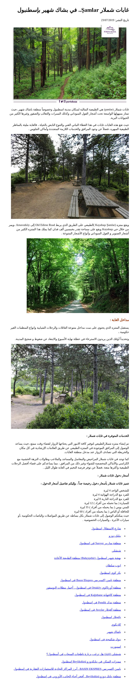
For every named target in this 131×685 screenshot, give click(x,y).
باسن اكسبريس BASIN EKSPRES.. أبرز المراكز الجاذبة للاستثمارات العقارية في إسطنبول (67, 669)
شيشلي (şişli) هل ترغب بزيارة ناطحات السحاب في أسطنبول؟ (83, 654)
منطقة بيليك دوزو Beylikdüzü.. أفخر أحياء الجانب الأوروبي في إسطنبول (78, 676)
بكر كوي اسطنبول (110, 572)
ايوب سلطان (113, 565)
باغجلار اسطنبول (111, 617)
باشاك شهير (114, 632)
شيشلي (116, 550)
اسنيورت (116, 646)
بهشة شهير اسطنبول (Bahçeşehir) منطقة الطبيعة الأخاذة (87, 558)
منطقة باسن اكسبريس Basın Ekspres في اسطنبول (90, 580)
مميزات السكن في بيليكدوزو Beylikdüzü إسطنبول (91, 661)
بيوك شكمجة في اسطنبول (105, 639)
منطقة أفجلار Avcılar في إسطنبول (100, 609)
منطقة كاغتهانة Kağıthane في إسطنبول (98, 595)
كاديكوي (116, 624)
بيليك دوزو (115, 535)
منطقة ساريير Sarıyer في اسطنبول (100, 543)
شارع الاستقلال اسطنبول (106, 528)
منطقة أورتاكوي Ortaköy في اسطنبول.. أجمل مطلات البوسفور (83, 587)
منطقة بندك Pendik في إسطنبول (101, 602)
